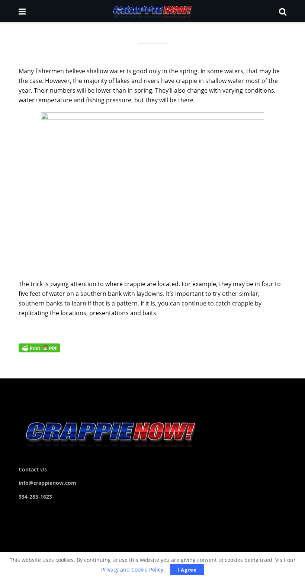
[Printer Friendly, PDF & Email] (39, 347)
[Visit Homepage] (152, 11)
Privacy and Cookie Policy (132, 569)
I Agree (187, 569)
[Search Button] (282, 11)
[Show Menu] (22, 11)
